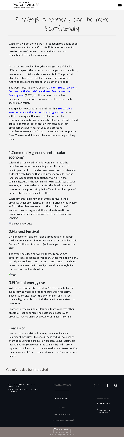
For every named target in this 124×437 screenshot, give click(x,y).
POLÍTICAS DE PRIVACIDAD (62, 414)
